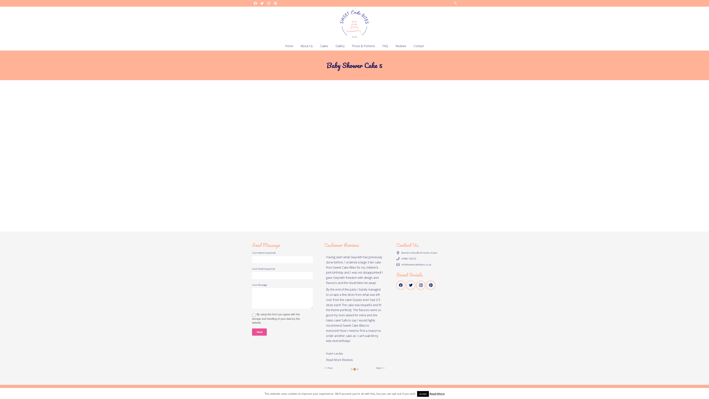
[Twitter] (262, 3)
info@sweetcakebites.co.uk (416, 264)
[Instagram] (268, 3)
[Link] (354, 24)
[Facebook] (255, 3)
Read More (437, 393)
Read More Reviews (339, 360)
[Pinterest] (275, 3)
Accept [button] (423, 393)
